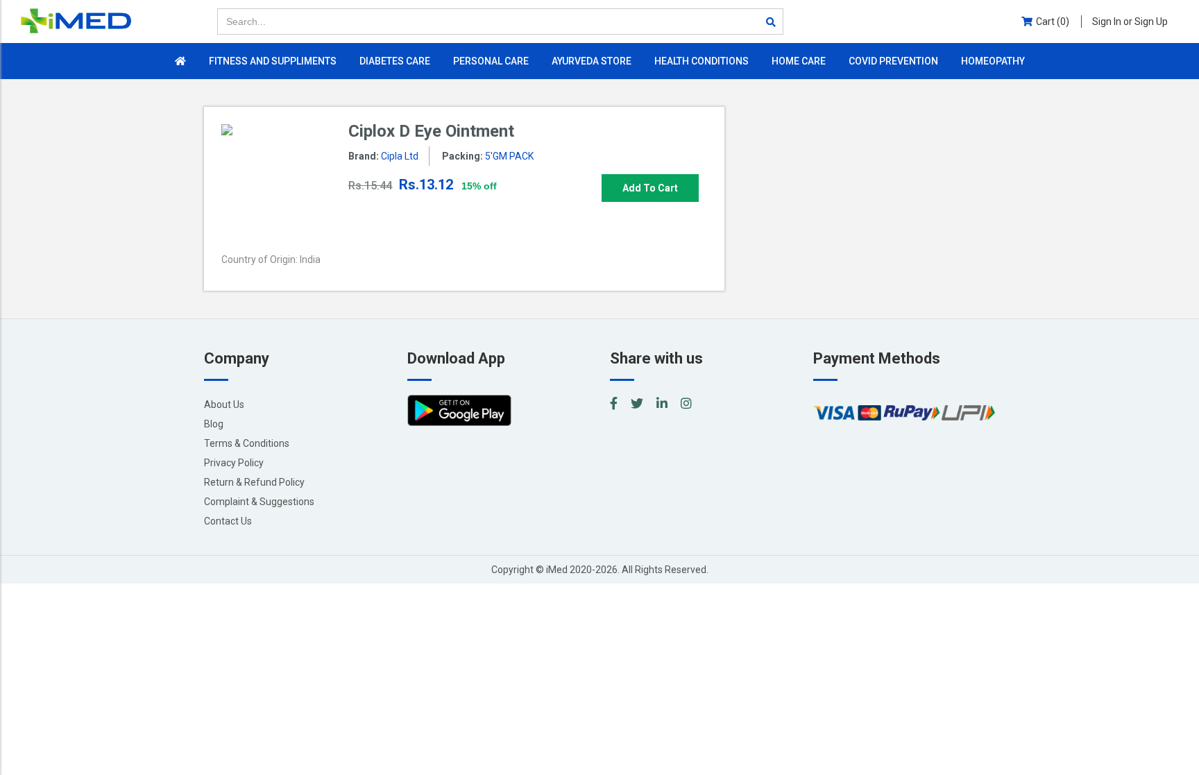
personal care (491, 61)
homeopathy (993, 61)
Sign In (1130, 21)
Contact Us (228, 521)
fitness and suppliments (273, 61)
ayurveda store (591, 61)
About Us (224, 404)
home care (799, 61)
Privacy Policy (234, 462)
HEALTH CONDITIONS (701, 61)
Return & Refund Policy (254, 482)
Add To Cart (650, 188)
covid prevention (893, 61)
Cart (1052, 21)
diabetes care (394, 61)
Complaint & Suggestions (259, 501)
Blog (213, 423)
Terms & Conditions (246, 443)
